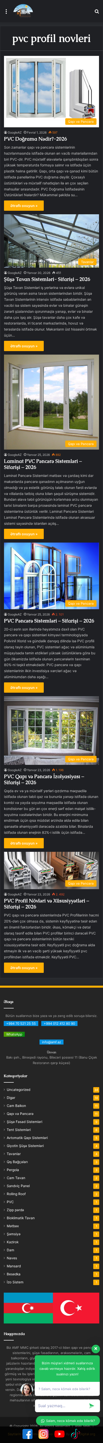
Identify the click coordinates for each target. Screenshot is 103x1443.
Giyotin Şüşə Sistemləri (25, 1146)
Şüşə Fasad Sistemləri (24, 1122)
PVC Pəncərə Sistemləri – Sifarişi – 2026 (49, 620)
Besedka (13, 1274)
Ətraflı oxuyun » (24, 205)
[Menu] (6, 13)
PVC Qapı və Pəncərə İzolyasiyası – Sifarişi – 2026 (44, 779)
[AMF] (23, 11)
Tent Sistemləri (19, 1130)
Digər (11, 1098)
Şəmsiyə (13, 1234)
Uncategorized (18, 1090)
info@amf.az (51, 1042)
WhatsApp (14, 1034)
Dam (10, 1250)
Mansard (14, 1266)
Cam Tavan (16, 1178)
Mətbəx (13, 1226)
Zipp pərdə (15, 1210)
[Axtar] (96, 13)
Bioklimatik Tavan (21, 1218)
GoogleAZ (15, 132)
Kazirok (12, 1242)
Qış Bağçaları (17, 1162)
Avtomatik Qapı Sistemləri (27, 1138)
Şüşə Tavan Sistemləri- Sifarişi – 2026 (47, 279)
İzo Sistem (15, 1282)
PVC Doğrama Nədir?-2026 (35, 139)
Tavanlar (14, 1154)
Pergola (13, 1170)
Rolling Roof (16, 1194)
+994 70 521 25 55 (21, 1023)
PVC (10, 1202)
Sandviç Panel (18, 1186)
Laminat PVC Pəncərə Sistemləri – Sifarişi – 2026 (43, 464)
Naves (12, 1258)
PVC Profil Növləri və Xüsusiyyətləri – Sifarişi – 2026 (46, 903)
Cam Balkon (16, 1106)
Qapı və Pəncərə (20, 1114)
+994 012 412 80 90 (59, 1023)
